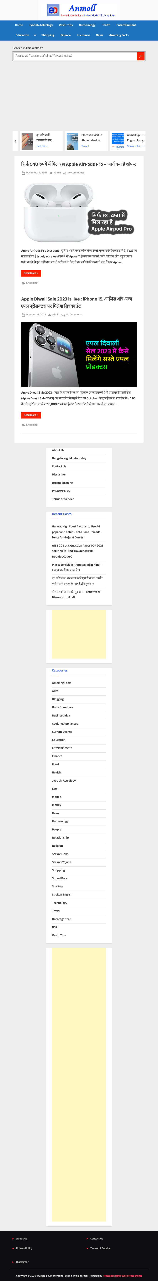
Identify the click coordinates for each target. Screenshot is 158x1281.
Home (19, 25)
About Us (58, 450)
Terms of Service (63, 499)
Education (22, 35)
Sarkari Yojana (61, 862)
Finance (66, 35)
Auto (55, 691)
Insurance (83, 35)
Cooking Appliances (65, 724)
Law (54, 789)
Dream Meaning (62, 483)
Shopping (47, 35)
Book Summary (62, 707)
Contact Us (59, 466)
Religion (57, 846)
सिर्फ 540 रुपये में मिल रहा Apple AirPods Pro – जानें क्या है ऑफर (78, 164)
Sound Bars (59, 878)
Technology (59, 903)
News (99, 35)
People (56, 829)
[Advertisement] (79, 90)
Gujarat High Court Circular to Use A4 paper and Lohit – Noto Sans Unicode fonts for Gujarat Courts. (76, 532)
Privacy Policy (61, 491)
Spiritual (57, 886)
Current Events (62, 732)
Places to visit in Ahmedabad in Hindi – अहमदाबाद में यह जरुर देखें (89, 138)
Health (106, 25)
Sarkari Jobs (60, 854)
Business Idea (61, 715)
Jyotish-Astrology (41, 25)
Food (55, 764)
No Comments (75, 173)
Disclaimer (59, 474)
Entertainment (126, 25)
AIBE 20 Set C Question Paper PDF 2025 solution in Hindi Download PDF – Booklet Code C (77, 551)
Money (56, 805)
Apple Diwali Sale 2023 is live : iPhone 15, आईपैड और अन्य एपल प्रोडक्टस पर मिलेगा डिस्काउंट (76, 303)
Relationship (60, 837)
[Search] (141, 56)
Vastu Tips (66, 25)
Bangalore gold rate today (69, 458)
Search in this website (28, 48)
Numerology (87, 25)
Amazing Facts (119, 35)
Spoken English (133, 146)
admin (57, 173)
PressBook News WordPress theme (122, 1276)
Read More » (32, 274)
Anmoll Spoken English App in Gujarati (133, 138)
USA (55, 927)
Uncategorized (61, 919)
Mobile (56, 797)
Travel (83, 146)
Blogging (58, 699)
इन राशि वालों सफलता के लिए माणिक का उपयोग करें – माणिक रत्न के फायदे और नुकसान (44, 138)
